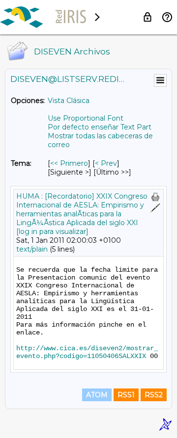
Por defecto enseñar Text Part (99, 127)
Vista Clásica (68, 100)
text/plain (32, 249)
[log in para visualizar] (52, 231)
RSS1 (126, 394)
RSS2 (154, 394)
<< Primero (69, 163)
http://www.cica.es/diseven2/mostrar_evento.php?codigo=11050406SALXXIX (87, 352)
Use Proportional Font (85, 118)
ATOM (97, 394)
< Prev (106, 163)
